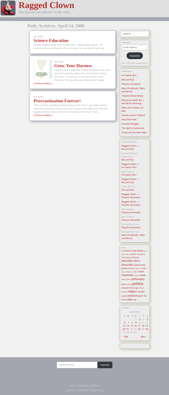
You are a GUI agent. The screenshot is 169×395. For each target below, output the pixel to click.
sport (140, 295)
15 (131, 325)
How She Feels (129, 119)
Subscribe (135, 55)
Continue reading (43, 83)
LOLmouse (129, 272)
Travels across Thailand (133, 115)
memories (127, 275)
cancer (133, 253)
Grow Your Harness (73, 65)
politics (137, 283)
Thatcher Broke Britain (132, 95)
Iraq (144, 268)
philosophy (138, 279)
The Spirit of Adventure (132, 128)
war (135, 299)
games (124, 268)
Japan (123, 272)
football (136, 264)
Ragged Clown (46, 5)
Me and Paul (127, 79)
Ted (145, 295)
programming (127, 287)
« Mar (125, 336)
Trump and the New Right (134, 132)
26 (146, 328)
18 (143, 325)
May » (144, 336)
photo (124, 284)
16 (135, 325)
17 (139, 325)
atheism (127, 250)
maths (135, 272)
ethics (137, 260)
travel (123, 299)
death (123, 257)
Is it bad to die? (129, 75)
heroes (131, 268)
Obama (128, 279)
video (130, 299)
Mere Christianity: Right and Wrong (133, 236)
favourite (126, 264)
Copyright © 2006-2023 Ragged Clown (84, 390)
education (127, 260)
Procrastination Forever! (57, 100)
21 (128, 328)
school (124, 296)
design (128, 257)
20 (124, 328)
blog (134, 250)
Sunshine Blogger (130, 123)
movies (136, 275)
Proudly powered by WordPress (84, 385)
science (132, 295)
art (122, 251)
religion (132, 291)
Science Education (51, 40)
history (136, 268)
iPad (140, 268)
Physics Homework (130, 83)
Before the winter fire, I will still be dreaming (132, 101)
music (142, 275)
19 (146, 325)
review (141, 291)
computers (141, 254)
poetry (129, 284)
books (140, 250)
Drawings (135, 257)
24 (139, 328)
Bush (127, 254)
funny (142, 264)
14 (128, 325)
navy (123, 279)
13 (124, 325)
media (141, 271)
